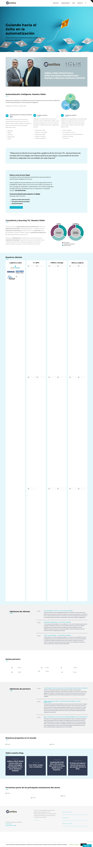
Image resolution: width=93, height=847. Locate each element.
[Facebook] (35, 827)
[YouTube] (45, 827)
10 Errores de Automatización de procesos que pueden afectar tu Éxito (78, 766)
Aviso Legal (8, 824)
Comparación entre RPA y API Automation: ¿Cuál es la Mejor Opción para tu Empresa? (57, 766)
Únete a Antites (67, 823)
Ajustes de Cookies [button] (74, 844)
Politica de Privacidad (11, 825)
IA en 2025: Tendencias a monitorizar (36, 766)
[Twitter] (38, 827)
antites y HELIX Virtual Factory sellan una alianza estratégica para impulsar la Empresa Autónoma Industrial (15, 766)
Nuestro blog (67, 812)
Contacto (65, 817)
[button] (91, 1)
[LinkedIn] (42, 827)
